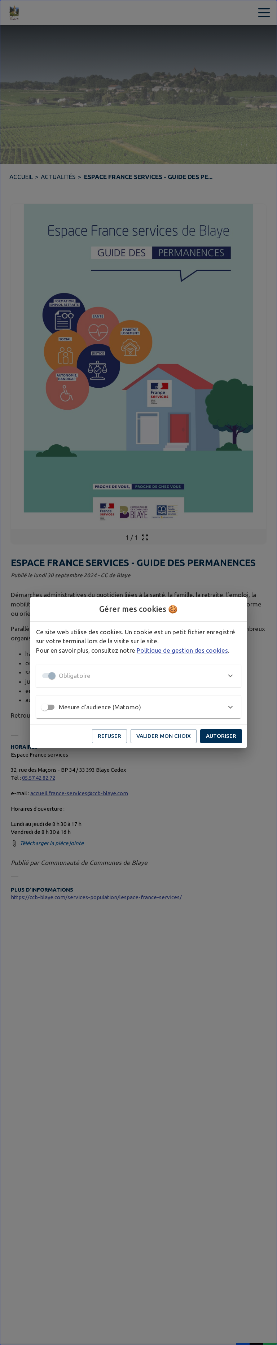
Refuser (109, 736)
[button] (138, 676)
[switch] (45, 707)
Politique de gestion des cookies (182, 650)
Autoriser (221, 736)
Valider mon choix (163, 736)
